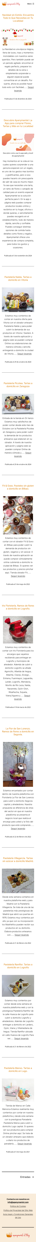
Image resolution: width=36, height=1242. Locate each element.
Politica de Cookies (18, 1206)
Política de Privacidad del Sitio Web (18, 1210)
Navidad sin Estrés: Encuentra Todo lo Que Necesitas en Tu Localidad (18, 18)
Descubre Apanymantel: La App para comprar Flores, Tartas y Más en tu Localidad (18, 123)
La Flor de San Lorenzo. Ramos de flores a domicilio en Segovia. (18, 731)
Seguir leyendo (24, 354)
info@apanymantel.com (18, 1202)
